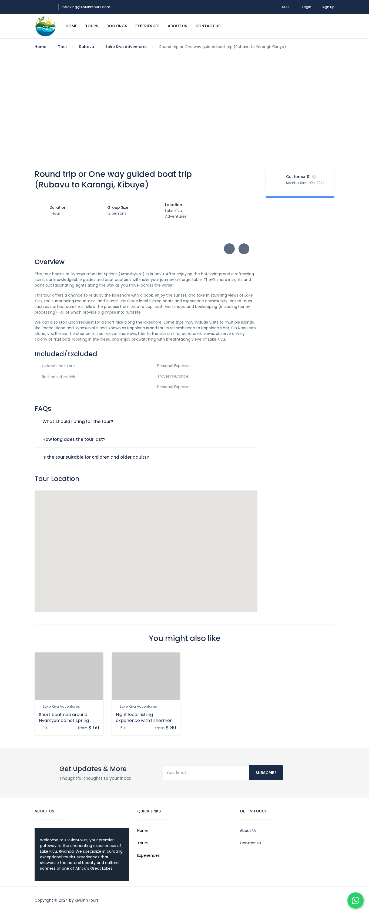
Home (71, 26)
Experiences (147, 26)
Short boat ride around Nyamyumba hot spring (64, 717)
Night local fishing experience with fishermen (144, 717)
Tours (91, 26)
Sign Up (328, 7)
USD (285, 7)
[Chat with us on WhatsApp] (355, 900)
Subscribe (266, 772)
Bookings (116, 26)
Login (306, 7)
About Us (177, 26)
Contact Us (208, 26)
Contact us (250, 843)
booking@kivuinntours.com (86, 6)
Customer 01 (298, 176)
